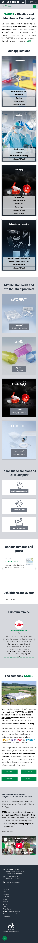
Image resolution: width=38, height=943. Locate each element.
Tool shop (19, 152)
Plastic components (19, 528)
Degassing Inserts (19, 200)
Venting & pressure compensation (19, 258)
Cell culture (19, 95)
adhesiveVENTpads (19, 105)
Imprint (5, 904)
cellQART (6, 740)
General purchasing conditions (11, 911)
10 (33, 657)
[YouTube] (18, 1)
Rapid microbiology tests (19, 91)
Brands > (28, 771)
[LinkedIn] (8, 1)
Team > (9, 779)
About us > (9, 771)
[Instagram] (15, 1)
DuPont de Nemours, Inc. (19, 631)
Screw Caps (19, 207)
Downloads (23, 1)
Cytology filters (19, 369)
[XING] (10, 1)
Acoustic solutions (19, 265)
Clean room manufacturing (19, 156)
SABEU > (29, 41)
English (31, 2)
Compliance (6, 916)
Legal (4, 906)
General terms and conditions (11, 914)
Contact (5, 899)
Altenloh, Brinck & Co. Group (23, 723)
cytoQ (13, 740)
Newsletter (6, 894)
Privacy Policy (7, 909)
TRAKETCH (30, 740)
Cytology (19, 98)
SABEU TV (6, 896)
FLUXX (19, 740)
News (4, 892)
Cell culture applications (19, 326)
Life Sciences (7, 753)
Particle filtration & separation (19, 261)
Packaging (23, 753)
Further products (19, 213)
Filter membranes (19, 455)
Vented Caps (19, 204)
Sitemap (5, 901)
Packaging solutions (19, 411)
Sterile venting (19, 101)
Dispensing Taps (19, 197)
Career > (28, 779)
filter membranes (8, 712)
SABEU (3, 1)
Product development (19, 491)
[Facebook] (13, 1)
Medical (15, 753)
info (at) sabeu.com (15, 882)
